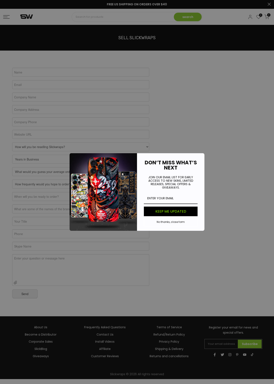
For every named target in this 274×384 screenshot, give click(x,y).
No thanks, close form (171, 222)
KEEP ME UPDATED (170, 211)
